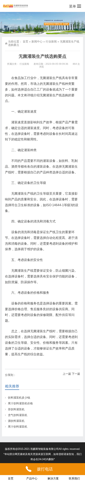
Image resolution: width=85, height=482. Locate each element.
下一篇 (76, 373)
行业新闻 (51, 41)
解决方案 (53, 478)
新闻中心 (36, 41)
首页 (25, 41)
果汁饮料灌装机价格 (20, 403)
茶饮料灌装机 (16, 409)
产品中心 (31, 478)
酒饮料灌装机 (16, 420)
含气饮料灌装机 (17, 415)
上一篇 (67, 373)
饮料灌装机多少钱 (19, 397)
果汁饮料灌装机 (17, 426)
